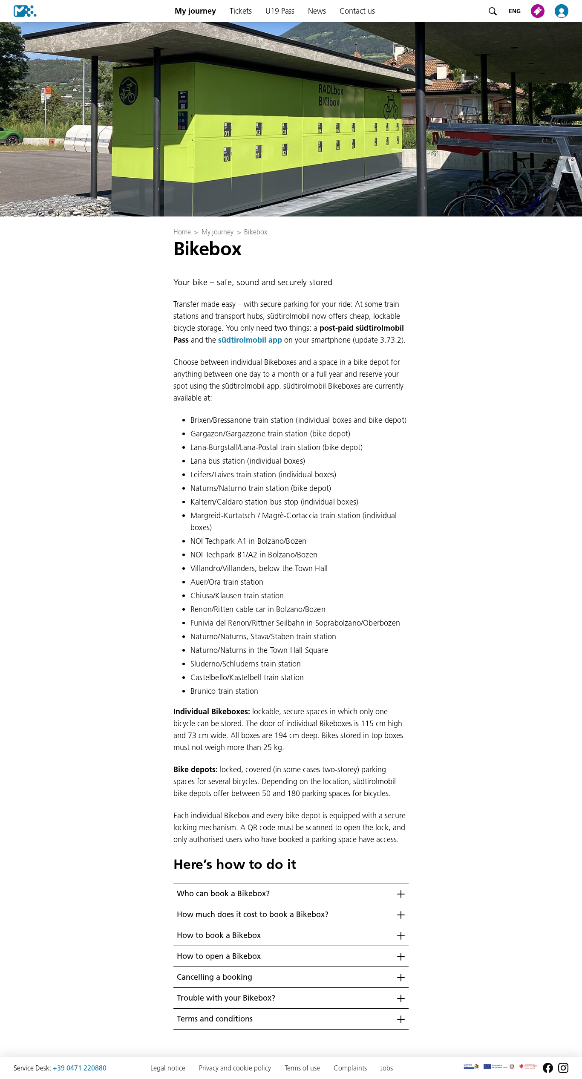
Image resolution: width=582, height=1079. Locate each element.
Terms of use (302, 1068)
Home (181, 232)
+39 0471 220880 (80, 1068)
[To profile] (566, 11)
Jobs (386, 1068)
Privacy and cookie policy (235, 1068)
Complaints (350, 1068)
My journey (195, 11)
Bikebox (255, 232)
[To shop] (539, 11)
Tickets (241, 11)
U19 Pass (279, 11)
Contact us (357, 11)
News (317, 11)
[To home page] (18, 11)
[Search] (492, 11)
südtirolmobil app (250, 340)
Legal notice (167, 1068)
